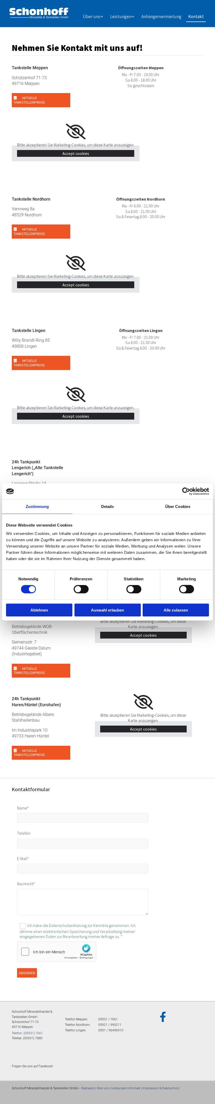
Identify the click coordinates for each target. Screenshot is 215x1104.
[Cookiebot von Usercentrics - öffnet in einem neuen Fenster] (186, 491)
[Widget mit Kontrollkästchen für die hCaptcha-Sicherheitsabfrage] (56, 952)
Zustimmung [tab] (37, 506)
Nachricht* (26, 883)
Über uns (91, 16)
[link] (93, 14)
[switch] (81, 589)
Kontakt (196, 16)
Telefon (23, 833)
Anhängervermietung (161, 16)
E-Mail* (23, 858)
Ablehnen (39, 610)
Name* (23, 808)
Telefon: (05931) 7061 (27, 1033)
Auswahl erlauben (107, 610)
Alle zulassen (176, 610)
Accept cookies (75, 153)
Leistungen (120, 16)
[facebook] (163, 1016)
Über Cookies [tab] (177, 506)
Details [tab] (107, 506)
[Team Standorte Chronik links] (102, 14)
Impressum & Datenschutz (161, 1088)
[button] (41, 100)
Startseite (87, 1088)
